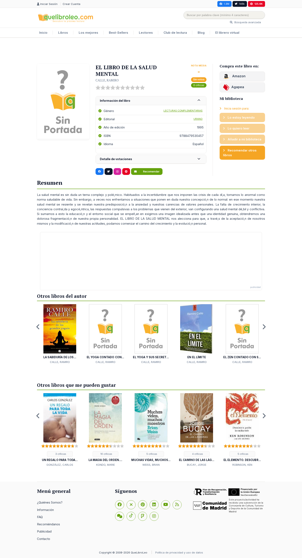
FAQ (40, 517)
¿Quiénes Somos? (49, 502)
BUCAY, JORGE (196, 464)
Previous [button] (38, 326)
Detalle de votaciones (116, 159)
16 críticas (106, 453)
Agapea (237, 87)
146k (242, 3)
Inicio (43, 33)
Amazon (238, 76)
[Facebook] (119, 504)
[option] (60, 334)
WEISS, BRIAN (151, 464)
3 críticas (60, 453)
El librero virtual (227, 33)
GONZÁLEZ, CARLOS (59, 464)
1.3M (226, 3)
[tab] (151, 100)
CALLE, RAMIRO (107, 80)
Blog (201, 33)
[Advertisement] (151, 51)
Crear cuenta (71, 4)
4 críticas (197, 453)
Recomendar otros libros (240, 152)
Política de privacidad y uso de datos (179, 552)
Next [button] (264, 326)
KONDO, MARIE (105, 464)
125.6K (258, 3)
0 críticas (198, 85)
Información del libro (115, 100)
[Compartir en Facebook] (100, 171)
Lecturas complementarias (183, 110)
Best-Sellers (118, 33)
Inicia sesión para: (236, 108)
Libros (63, 33)
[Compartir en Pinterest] (126, 171)
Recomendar (150, 171)
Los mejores (88, 33)
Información (45, 510)
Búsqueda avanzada (247, 22)
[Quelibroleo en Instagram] (117, 171)
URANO (198, 118)
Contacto (43, 539)
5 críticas (151, 453)
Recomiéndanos (48, 524)
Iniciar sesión (49, 4)
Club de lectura (175, 33)
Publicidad (44, 531)
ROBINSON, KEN (242, 464)
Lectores (146, 33)
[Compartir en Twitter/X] (109, 171)
